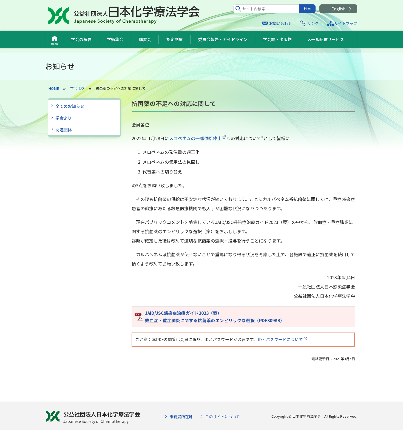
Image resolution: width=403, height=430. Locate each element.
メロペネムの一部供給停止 (195, 138)
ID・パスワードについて (280, 339)
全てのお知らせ (69, 106)
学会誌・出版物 (277, 39)
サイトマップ (345, 23)
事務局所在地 (181, 416)
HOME (53, 88)
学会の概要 (81, 39)
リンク (313, 23)
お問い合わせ (280, 23)
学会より (63, 118)
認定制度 (174, 39)
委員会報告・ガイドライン (223, 39)
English (338, 8)
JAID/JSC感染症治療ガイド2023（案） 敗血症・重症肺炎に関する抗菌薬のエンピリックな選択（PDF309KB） (215, 316)
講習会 (145, 39)
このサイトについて (222, 416)
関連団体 (63, 129)
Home (54, 43)
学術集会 (115, 39)
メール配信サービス (325, 39)
